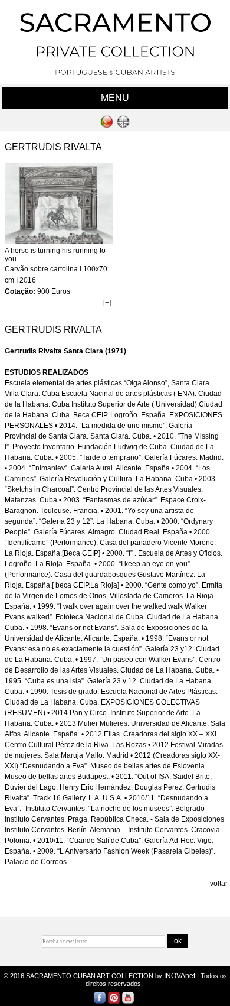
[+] (107, 302)
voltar (219, 884)
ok (178, 941)
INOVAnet (179, 976)
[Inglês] (123, 126)
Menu (115, 98)
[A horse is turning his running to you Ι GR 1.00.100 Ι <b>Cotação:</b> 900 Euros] (59, 242)
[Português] (107, 126)
